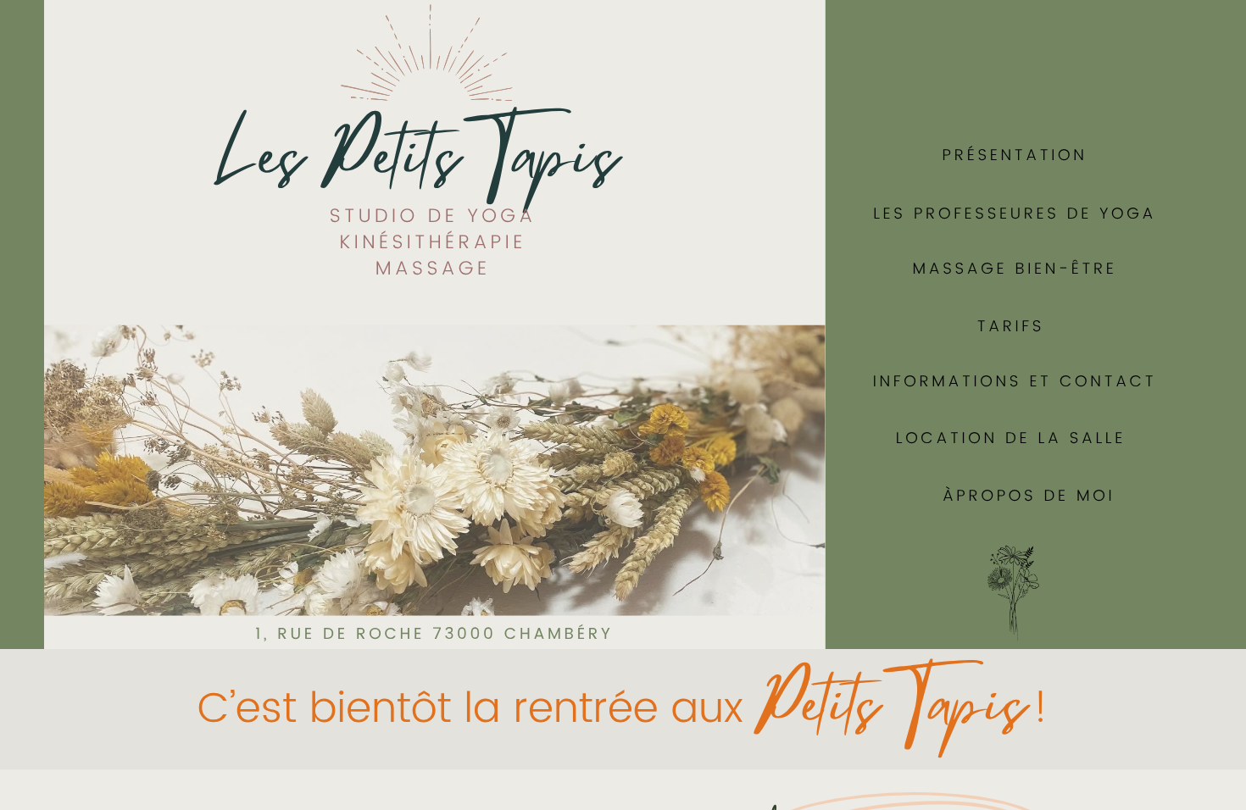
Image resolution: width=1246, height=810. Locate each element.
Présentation (1015, 155)
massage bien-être (1015, 269)
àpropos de (1009, 496)
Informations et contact (1015, 382)
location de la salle (1011, 438)
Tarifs (1010, 326)
